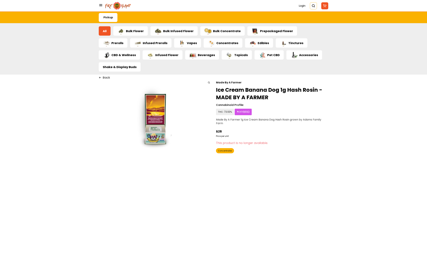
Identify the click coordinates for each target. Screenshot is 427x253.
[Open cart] (324, 5)
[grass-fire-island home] (118, 6)
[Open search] (313, 5)
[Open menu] (101, 5)
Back (106, 77)
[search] (209, 82)
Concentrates (225, 150)
